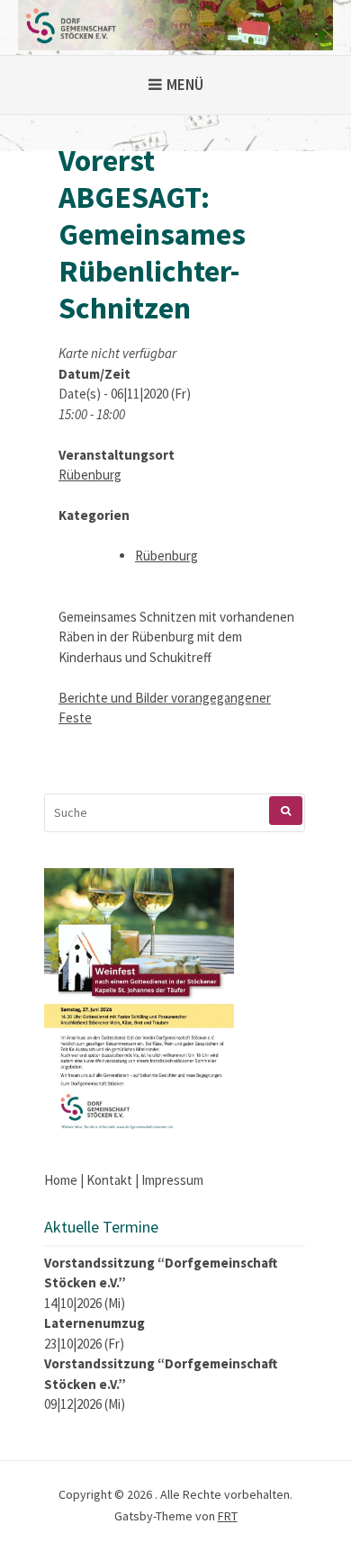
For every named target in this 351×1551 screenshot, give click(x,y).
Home (60, 1179)
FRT (228, 1516)
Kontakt (109, 1179)
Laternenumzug (94, 1322)
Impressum (172, 1179)
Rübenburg (90, 474)
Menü (184, 84)
